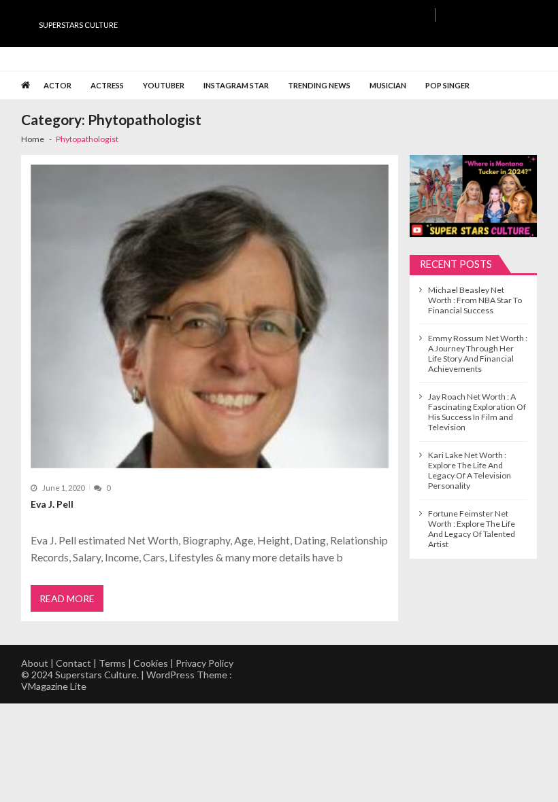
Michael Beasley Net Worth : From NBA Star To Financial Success (475, 300)
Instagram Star (236, 85)
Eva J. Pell (52, 504)
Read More (67, 598)
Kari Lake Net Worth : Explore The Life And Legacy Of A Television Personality (469, 470)
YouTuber (163, 85)
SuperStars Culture (78, 24)
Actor (57, 85)
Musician (388, 85)
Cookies (150, 663)
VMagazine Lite (53, 686)
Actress (107, 85)
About (34, 663)
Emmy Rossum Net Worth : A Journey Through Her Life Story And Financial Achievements (477, 353)
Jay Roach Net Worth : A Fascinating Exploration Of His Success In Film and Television (477, 411)
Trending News (319, 85)
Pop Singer (447, 85)
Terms (112, 663)
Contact (73, 663)
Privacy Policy (204, 663)
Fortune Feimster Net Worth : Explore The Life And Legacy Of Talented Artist (471, 528)
